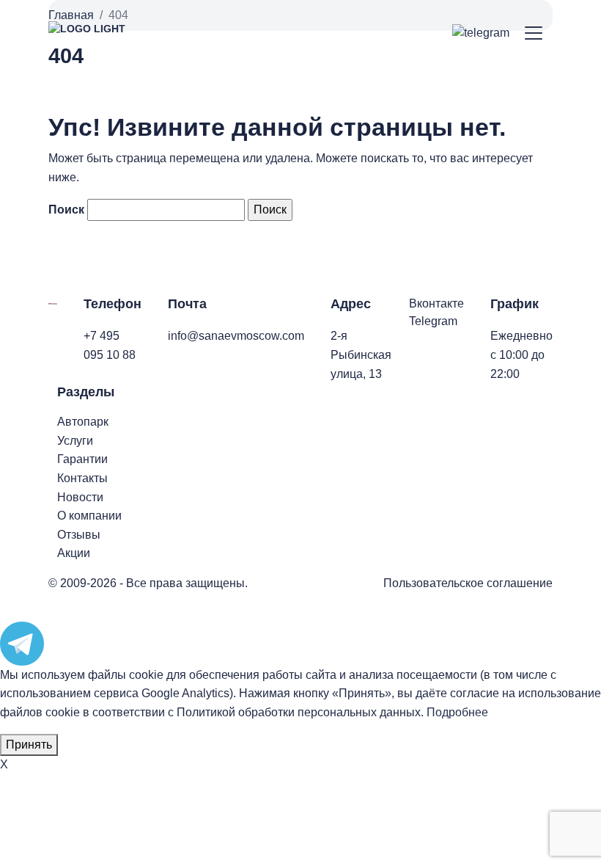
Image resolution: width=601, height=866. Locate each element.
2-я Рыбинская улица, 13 (361, 354)
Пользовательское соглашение (468, 583)
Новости (80, 497)
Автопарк (82, 421)
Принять (29, 744)
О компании (89, 515)
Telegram (433, 321)
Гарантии (82, 459)
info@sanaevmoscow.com (236, 336)
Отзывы (78, 534)
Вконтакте (436, 303)
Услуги (75, 440)
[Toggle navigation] (534, 33)
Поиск (66, 209)
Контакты (82, 478)
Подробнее (457, 712)
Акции (73, 553)
